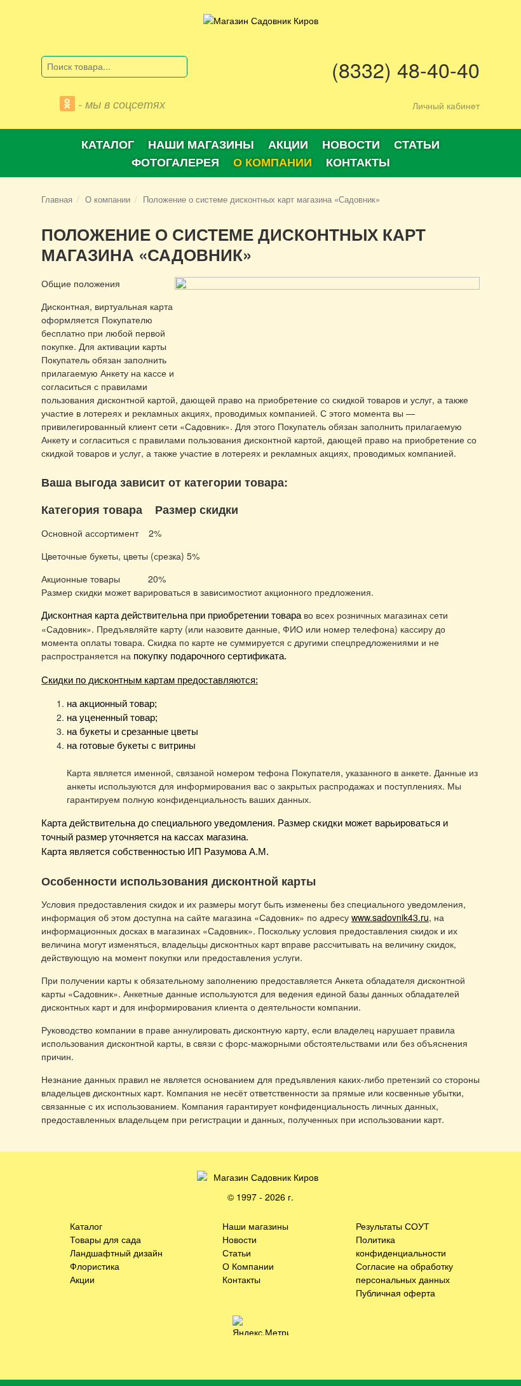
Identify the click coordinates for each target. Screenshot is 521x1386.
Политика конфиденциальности (401, 1246)
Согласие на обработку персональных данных (404, 1273)
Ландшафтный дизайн (116, 1252)
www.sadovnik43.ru (390, 917)
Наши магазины (201, 144)
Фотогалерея (175, 162)
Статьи (417, 144)
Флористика (94, 1266)
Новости (351, 144)
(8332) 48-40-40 (406, 69)
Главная (56, 199)
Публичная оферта (395, 1292)
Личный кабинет (446, 105)
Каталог (107, 144)
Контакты (358, 162)
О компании (272, 162)
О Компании (248, 1266)
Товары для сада (105, 1239)
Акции (288, 144)
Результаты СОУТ (393, 1226)
